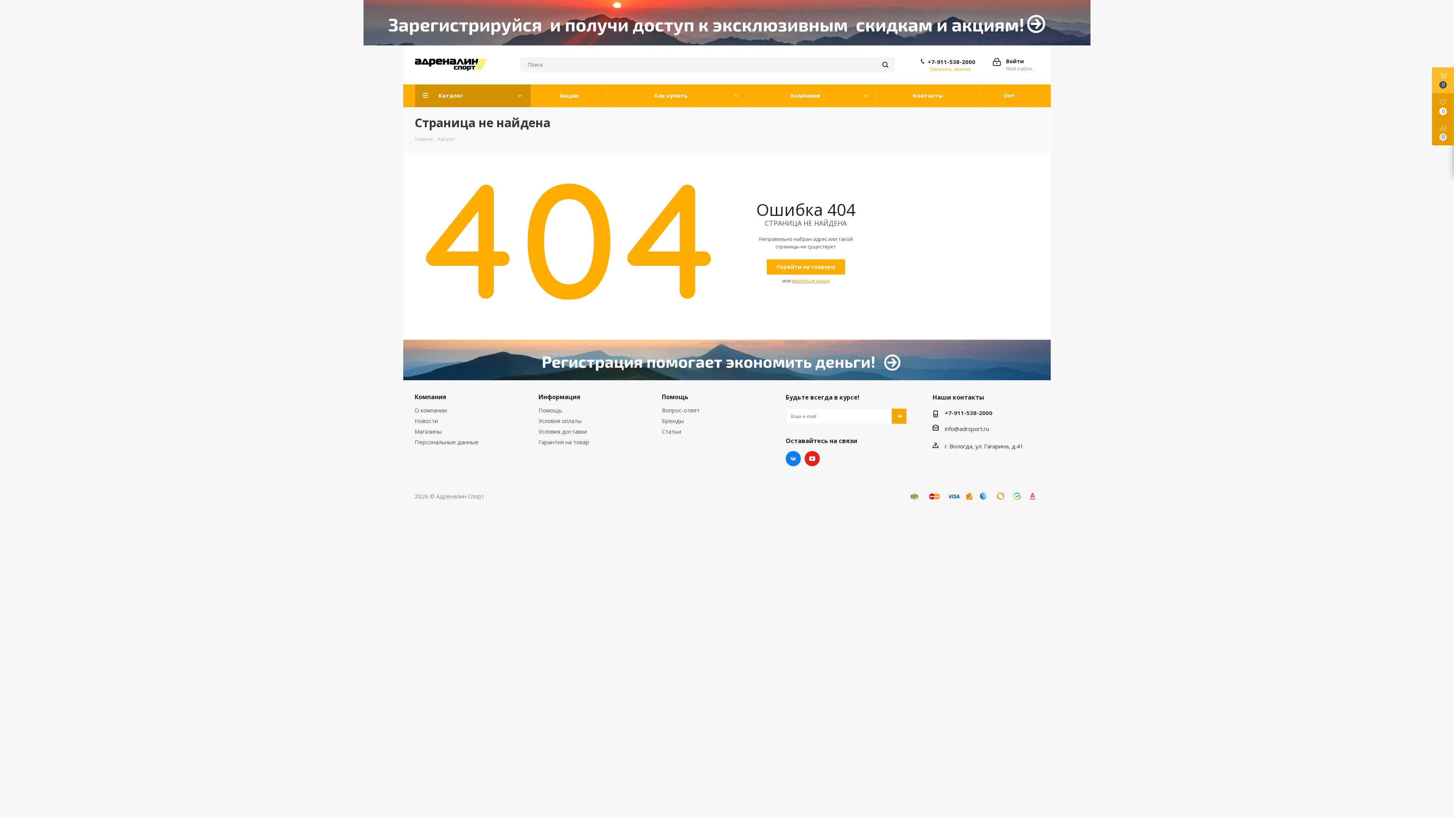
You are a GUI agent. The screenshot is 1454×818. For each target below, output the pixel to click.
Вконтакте (793, 458)
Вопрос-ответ (681, 410)
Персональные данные (447, 442)
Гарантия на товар (563, 442)
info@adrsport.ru (967, 428)
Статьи (671, 431)
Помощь (550, 410)
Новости (426, 421)
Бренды (673, 421)
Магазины (428, 431)
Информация (559, 397)
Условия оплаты (560, 421)
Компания (430, 397)
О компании (431, 410)
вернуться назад (810, 281)
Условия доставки (562, 431)
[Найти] (885, 64)
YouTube (812, 458)
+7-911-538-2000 (951, 61)
